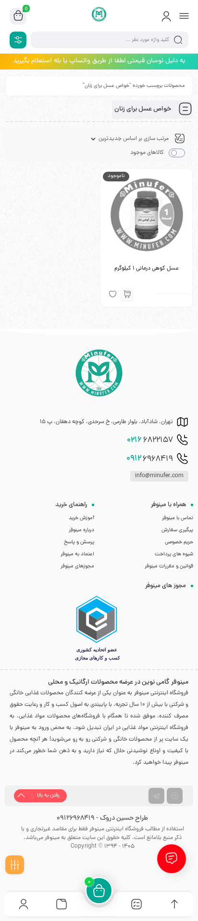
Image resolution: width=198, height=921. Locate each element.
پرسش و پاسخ (79, 542)
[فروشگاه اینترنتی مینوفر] (99, 16)
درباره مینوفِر (81, 530)
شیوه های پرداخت (174, 554)
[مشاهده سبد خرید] (18, 16)
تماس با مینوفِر (177, 518)
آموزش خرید (81, 518)
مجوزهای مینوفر (77, 566)
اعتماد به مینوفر (77, 554)
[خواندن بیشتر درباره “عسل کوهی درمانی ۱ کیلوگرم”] (127, 295)
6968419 (149, 459)
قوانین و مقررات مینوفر (169, 566)
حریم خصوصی (179, 542)
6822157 (150, 440)
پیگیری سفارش (177, 530)
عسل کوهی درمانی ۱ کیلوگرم (146, 268)
